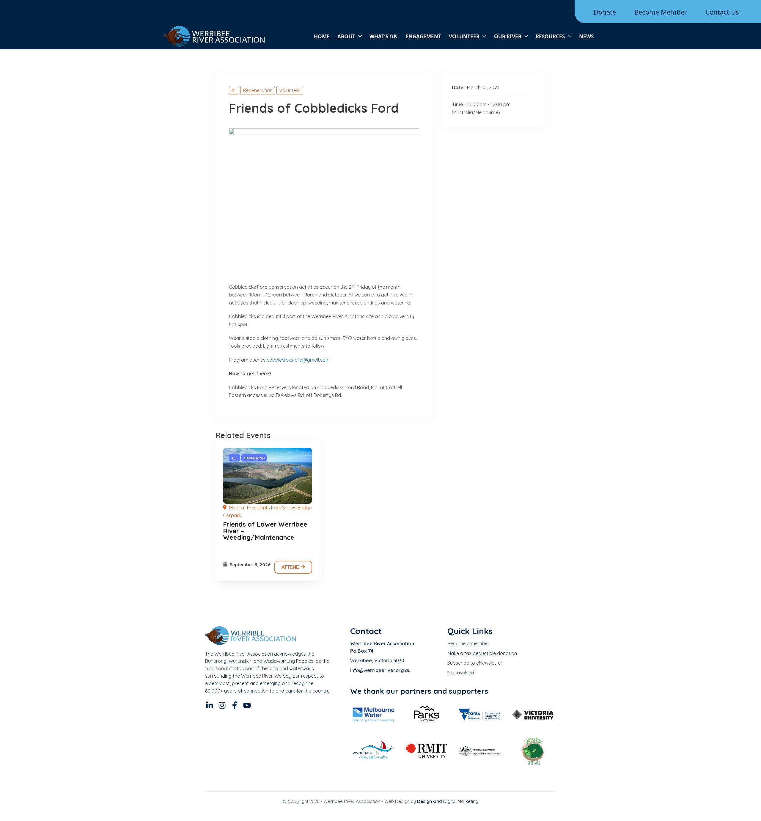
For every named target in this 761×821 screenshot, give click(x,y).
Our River (507, 36)
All (234, 90)
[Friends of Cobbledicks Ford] (267, 476)
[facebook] (234, 705)
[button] (358, 36)
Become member (660, 11)
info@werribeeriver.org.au (380, 670)
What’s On (384, 36)
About (346, 36)
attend (291, 567)
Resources (550, 36)
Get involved (460, 673)
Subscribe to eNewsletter (474, 663)
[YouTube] (247, 705)
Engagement (423, 36)
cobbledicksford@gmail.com (298, 360)
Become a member (468, 643)
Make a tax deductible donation (482, 653)
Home (322, 36)
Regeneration (258, 90)
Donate (605, 11)
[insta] (222, 705)
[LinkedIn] (209, 705)
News (586, 36)
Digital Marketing (447, 801)
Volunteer (464, 36)
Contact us (722, 11)
